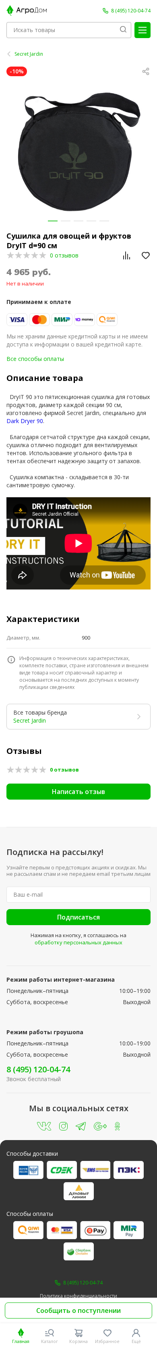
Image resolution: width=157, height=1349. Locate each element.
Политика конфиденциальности (78, 1296)
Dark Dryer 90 (24, 421)
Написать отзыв (78, 791)
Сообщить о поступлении (78, 1310)
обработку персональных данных (78, 942)
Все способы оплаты (35, 359)
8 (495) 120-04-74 (38, 1069)
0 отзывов (64, 255)
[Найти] (123, 30)
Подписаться (78, 917)
